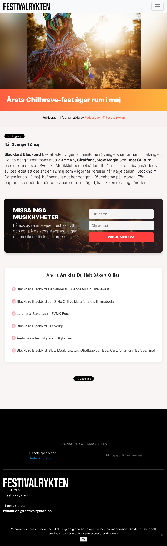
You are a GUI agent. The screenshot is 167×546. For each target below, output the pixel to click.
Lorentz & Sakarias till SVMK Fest (43, 313)
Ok (83, 539)
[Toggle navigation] (157, 6)
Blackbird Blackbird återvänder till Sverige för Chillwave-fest (63, 289)
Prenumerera (121, 237)
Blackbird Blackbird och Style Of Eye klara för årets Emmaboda (65, 301)
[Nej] (161, 535)
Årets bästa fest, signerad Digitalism (44, 338)
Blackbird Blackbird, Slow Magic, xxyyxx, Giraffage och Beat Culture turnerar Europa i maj (86, 350)
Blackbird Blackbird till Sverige (40, 326)
